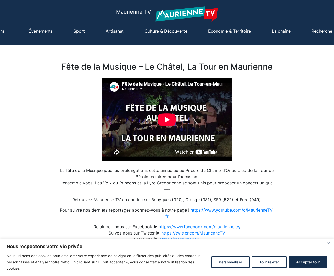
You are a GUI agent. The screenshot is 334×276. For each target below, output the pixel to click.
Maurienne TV (133, 12)
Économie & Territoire (229, 31)
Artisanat (115, 31)
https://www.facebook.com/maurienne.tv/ (200, 226)
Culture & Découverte (166, 31)
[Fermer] (328, 243)
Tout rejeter (269, 262)
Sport (79, 31)
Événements (41, 31)
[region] (167, 257)
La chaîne (281, 31)
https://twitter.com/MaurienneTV (193, 233)
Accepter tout (308, 262)
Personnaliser (230, 262)
